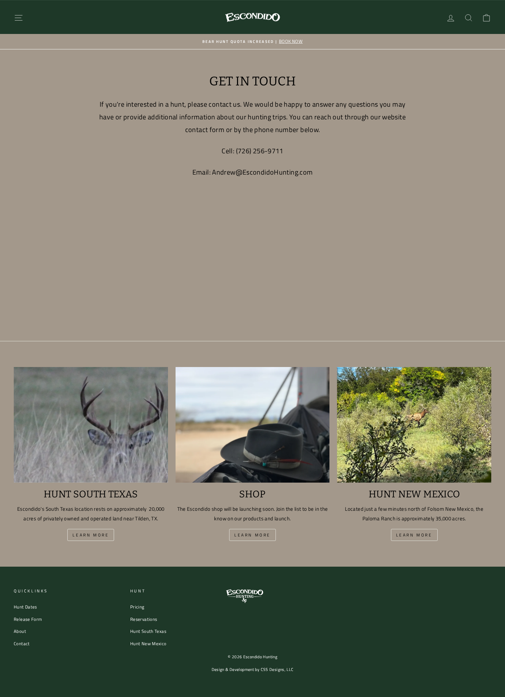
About (20, 631)
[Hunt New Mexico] (414, 424)
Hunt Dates (25, 607)
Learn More (90, 535)
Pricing (137, 607)
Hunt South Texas (148, 631)
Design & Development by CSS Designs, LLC (253, 669)
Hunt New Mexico (148, 643)
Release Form (28, 619)
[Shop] (253, 424)
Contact (22, 643)
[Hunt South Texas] (91, 424)
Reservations (143, 619)
